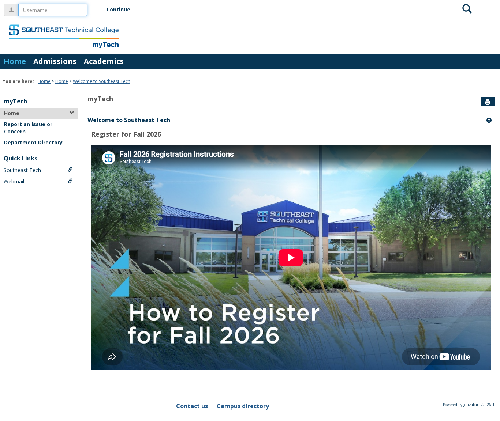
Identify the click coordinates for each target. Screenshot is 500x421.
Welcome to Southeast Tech (101, 81)
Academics (104, 61)
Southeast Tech (22, 170)
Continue (118, 9)
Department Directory (33, 142)
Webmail (14, 181)
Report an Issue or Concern (28, 128)
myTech (15, 101)
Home (15, 61)
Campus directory (243, 406)
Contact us (192, 406)
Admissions (55, 61)
